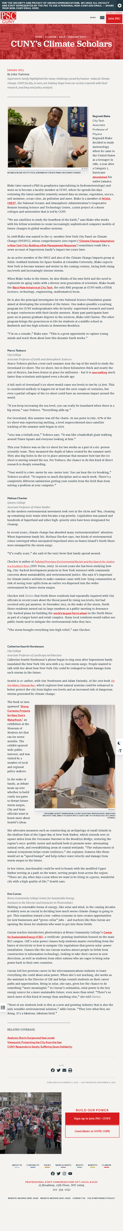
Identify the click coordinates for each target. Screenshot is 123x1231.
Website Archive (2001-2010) (23, 1198)
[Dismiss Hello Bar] (119, 5)
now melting (99, 372)
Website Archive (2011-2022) (55, 1198)
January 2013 (77, 37)
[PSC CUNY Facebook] (53, 1174)
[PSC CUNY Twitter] (59, 1174)
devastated (100, 177)
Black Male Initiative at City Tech (32, 287)
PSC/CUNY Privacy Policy (101, 1198)
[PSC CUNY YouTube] (70, 1174)
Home (38, 37)
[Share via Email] (64, 1070)
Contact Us (79, 1198)
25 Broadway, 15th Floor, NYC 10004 (61, 1185)
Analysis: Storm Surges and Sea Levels (31, 1038)
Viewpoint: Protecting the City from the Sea (34, 1042)
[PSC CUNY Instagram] (64, 1174)
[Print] (70, 1070)
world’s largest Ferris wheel (70, 613)
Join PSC (114, 18)
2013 (62, 37)
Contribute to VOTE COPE (92, 1131)
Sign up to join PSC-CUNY (92, 1118)
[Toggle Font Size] (119, 751)
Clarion (50, 37)
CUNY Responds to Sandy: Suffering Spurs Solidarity (39, 1046)
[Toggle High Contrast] (119, 743)
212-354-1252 (61, 1189)
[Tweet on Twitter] (59, 1070)
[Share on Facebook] (53, 1070)
